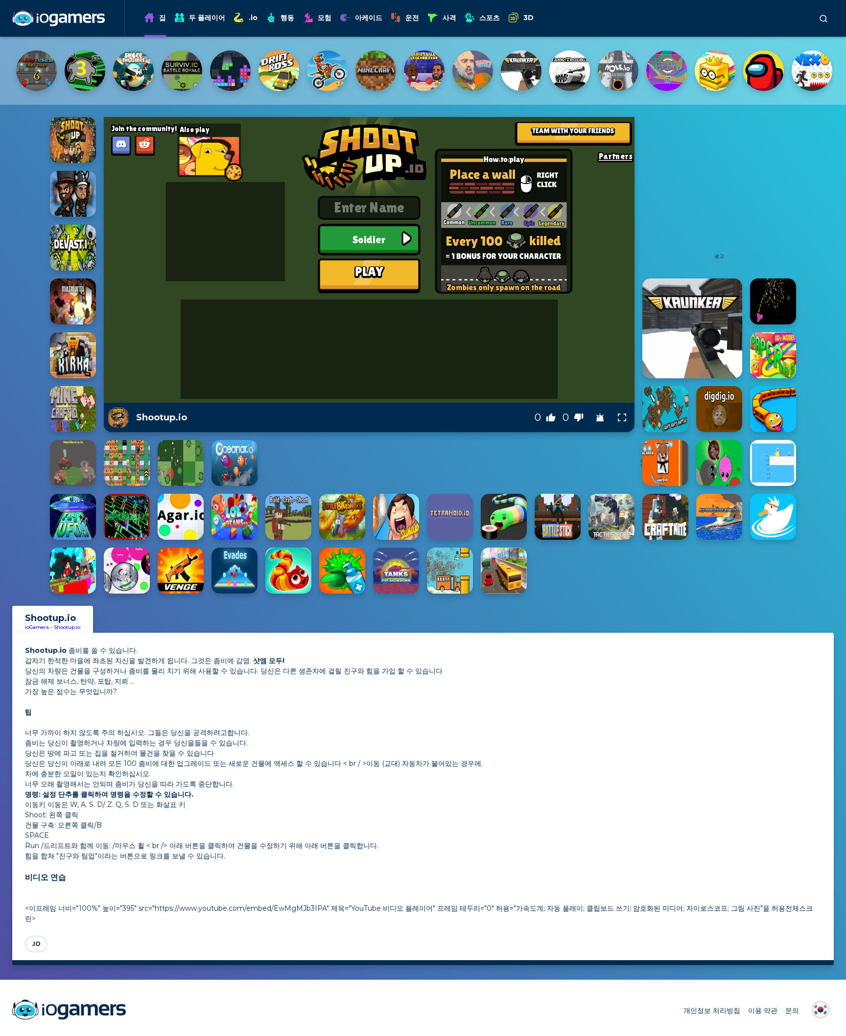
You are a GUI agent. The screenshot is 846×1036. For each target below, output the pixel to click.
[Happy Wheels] (230, 70)
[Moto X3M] (85, 70)
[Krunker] (278, 70)
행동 (287, 17)
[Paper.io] (472, 70)
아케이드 (368, 17)
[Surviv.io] (812, 70)
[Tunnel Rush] (424, 70)
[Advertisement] (719, 190)
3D (528, 17)
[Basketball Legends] (182, 70)
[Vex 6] (569, 70)
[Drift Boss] (36, 70)
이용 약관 (762, 1010)
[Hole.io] (375, 70)
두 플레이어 (207, 17)
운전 (412, 17)
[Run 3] (715, 70)
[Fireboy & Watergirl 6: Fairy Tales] (666, 70)
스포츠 (489, 17)
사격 (449, 17)
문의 (792, 1010)
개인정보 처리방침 (711, 1010)
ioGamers (37, 627)
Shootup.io (67, 627)
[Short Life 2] (618, 70)
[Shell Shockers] (763, 70)
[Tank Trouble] (327, 70)
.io (253, 17)
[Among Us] (521, 70)
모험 (324, 17)
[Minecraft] (133, 70)
